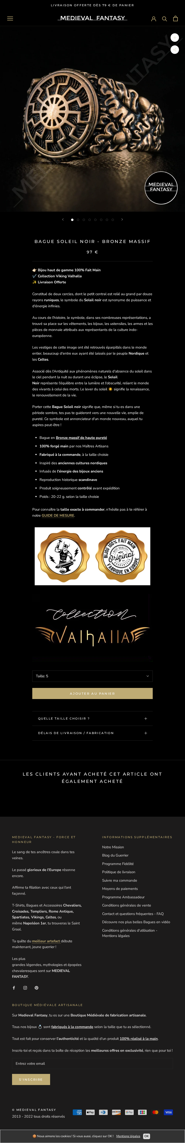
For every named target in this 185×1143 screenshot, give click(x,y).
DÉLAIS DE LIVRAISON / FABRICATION (76, 733)
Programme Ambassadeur (123, 897)
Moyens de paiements (120, 888)
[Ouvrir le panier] (175, 18)
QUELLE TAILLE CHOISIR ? (64, 718)
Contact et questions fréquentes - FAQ (133, 913)
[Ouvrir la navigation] (10, 18)
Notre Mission (113, 847)
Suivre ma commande (119, 880)
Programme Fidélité (118, 863)
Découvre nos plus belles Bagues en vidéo (136, 922)
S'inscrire (31, 1079)
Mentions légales (128, 1136)
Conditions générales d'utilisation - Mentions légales (129, 933)
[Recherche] (164, 18)
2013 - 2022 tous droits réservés (38, 1116)
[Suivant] (122, 219)
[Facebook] (14, 988)
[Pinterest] (36, 988)
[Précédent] (63, 219)
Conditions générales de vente (126, 905)
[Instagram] (25, 988)
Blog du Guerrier (115, 855)
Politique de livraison (118, 872)
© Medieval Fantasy (34, 1110)
